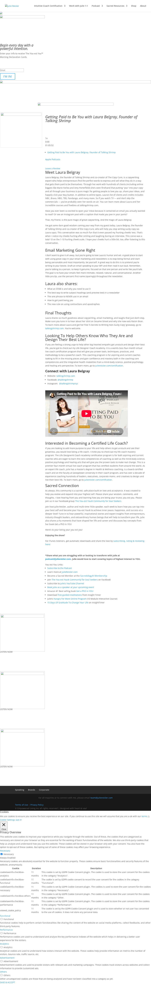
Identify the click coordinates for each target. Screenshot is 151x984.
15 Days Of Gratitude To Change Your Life (67, 602)
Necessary (9, 854)
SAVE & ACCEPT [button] (7, 982)
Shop (133, 6)
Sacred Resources (115, 6)
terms (144, 816)
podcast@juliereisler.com (58, 559)
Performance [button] (6, 929)
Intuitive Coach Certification (48, 6)
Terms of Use (21, 804)
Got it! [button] (19, 819)
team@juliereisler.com (101, 797)
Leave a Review (52, 168)
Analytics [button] (4, 943)
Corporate (44, 789)
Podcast (96, 6)
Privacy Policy (37, 804)
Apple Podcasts (52, 159)
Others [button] (3, 971)
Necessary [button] (5, 850)
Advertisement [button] (7, 957)
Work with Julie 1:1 (78, 6)
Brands (31, 789)
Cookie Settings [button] (7, 819)
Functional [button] (5, 915)
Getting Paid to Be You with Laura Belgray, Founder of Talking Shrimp (81, 152)
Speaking (19, 789)
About (143, 6)
